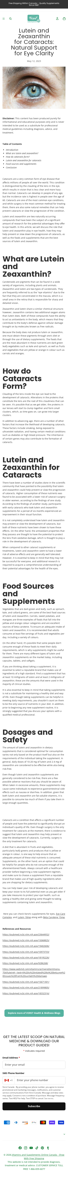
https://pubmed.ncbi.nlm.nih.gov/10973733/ (26, 951)
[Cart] (64, 18)
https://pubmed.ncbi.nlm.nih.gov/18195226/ (26, 957)
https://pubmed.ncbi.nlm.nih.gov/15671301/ (26, 981)
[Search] (10, 18)
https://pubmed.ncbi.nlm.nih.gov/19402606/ (26, 945)
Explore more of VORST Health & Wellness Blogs (34, 1012)
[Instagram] (26, 1148)
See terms (48, 1098)
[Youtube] (31, 1148)
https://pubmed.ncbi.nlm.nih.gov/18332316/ (26, 993)
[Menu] (3, 18)
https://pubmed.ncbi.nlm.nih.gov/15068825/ (26, 940)
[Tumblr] (48, 1148)
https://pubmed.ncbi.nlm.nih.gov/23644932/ (26, 934)
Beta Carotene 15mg (54, 917)
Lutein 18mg (24, 917)
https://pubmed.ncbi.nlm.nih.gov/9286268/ (25, 963)
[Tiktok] (37, 1148)
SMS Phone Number (13, 1073)
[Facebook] (20, 1148)
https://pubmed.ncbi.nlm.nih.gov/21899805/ (26, 987)
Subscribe (34, 1106)
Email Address (11, 1057)
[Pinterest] (42, 1148)
